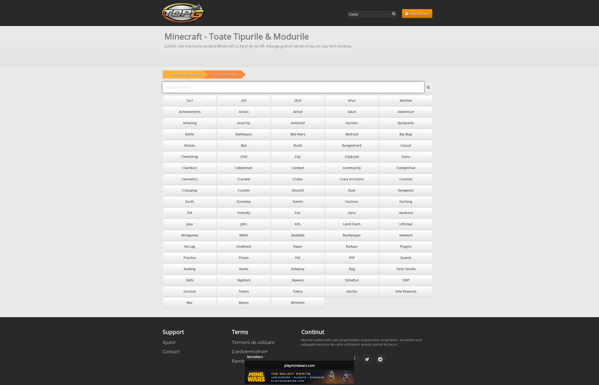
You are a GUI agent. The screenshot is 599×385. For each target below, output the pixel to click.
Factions (351, 201)
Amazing (190, 123)
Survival (189, 291)
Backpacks (406, 123)
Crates (298, 179)
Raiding (190, 269)
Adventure (406, 111)
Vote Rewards (405, 291)
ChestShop (189, 156)
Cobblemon (244, 168)
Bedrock (352, 134)
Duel (351, 190)
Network (406, 235)
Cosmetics (190, 179)
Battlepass (244, 134)
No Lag (189, 246)
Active (298, 111)
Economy (244, 201)
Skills (190, 280)
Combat (298, 168)
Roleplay (297, 269)
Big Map (405, 134)
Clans (406, 156)
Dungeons (406, 190)
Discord (298, 190)
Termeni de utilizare (253, 342)
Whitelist (298, 302)
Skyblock (243, 280)
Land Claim (352, 224)
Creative (405, 179)
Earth (190, 201)
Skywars (298, 280)
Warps (244, 302)
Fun (298, 213)
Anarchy (243, 123)
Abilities (406, 100)
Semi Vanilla (406, 269)
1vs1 (189, 100)
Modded (297, 235)
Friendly (243, 213)
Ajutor (169, 342)
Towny (298, 291)
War (189, 302)
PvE (297, 257)
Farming (405, 201)
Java (189, 224)
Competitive (406, 168)
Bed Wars (297, 134)
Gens (352, 213)
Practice (189, 257)
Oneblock (243, 246)
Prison (244, 257)
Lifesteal (406, 224)
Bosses (189, 145)
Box (244, 145)
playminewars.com (299, 365)
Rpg (352, 269)
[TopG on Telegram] (380, 359)
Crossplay (189, 190)
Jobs (244, 224)
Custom (244, 190)
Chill (243, 156)
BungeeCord (352, 145)
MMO (243, 235)
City (298, 156)
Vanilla (352, 291)
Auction (352, 123)
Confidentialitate (250, 352)
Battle (189, 134)
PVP (352, 257)
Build (298, 145)
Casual (406, 145)
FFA (189, 213)
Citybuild (352, 156)
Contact (171, 352)
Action (244, 111)
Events (298, 201)
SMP (405, 280)
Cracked (243, 179)
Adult (352, 111)
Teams (244, 291)
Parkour (352, 246)
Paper (297, 246)
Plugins (406, 246)
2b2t (297, 100)
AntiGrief (298, 123)
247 (244, 100)
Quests (405, 257)
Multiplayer (352, 235)
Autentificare (418, 13)
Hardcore (406, 213)
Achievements (190, 111)
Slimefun (352, 280)
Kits (298, 224)
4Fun (352, 100)
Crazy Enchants (352, 179)
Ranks (243, 269)
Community (352, 168)
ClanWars (189, 168)
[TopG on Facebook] (367, 359)
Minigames (189, 235)
